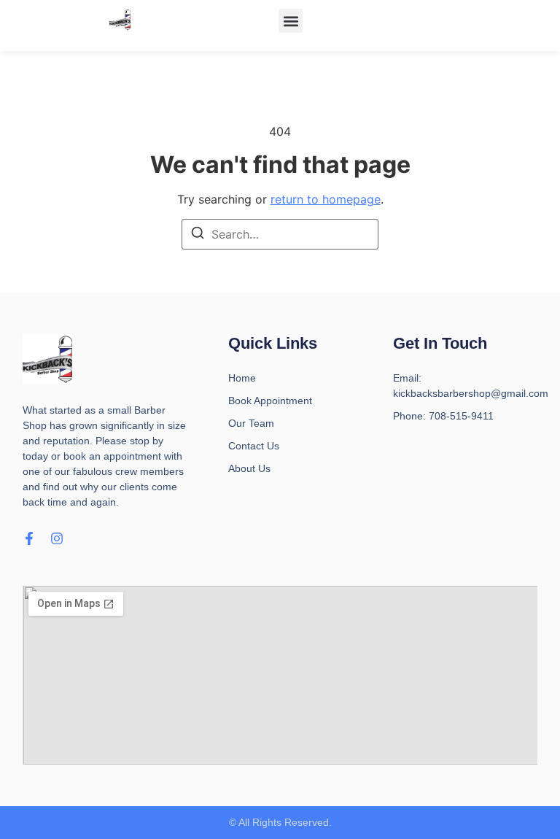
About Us (249, 468)
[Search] (198, 235)
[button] (291, 21)
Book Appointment (270, 400)
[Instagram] (56, 538)
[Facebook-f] (29, 538)
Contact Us (253, 446)
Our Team (251, 423)
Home (242, 378)
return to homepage (326, 199)
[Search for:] (280, 234)
